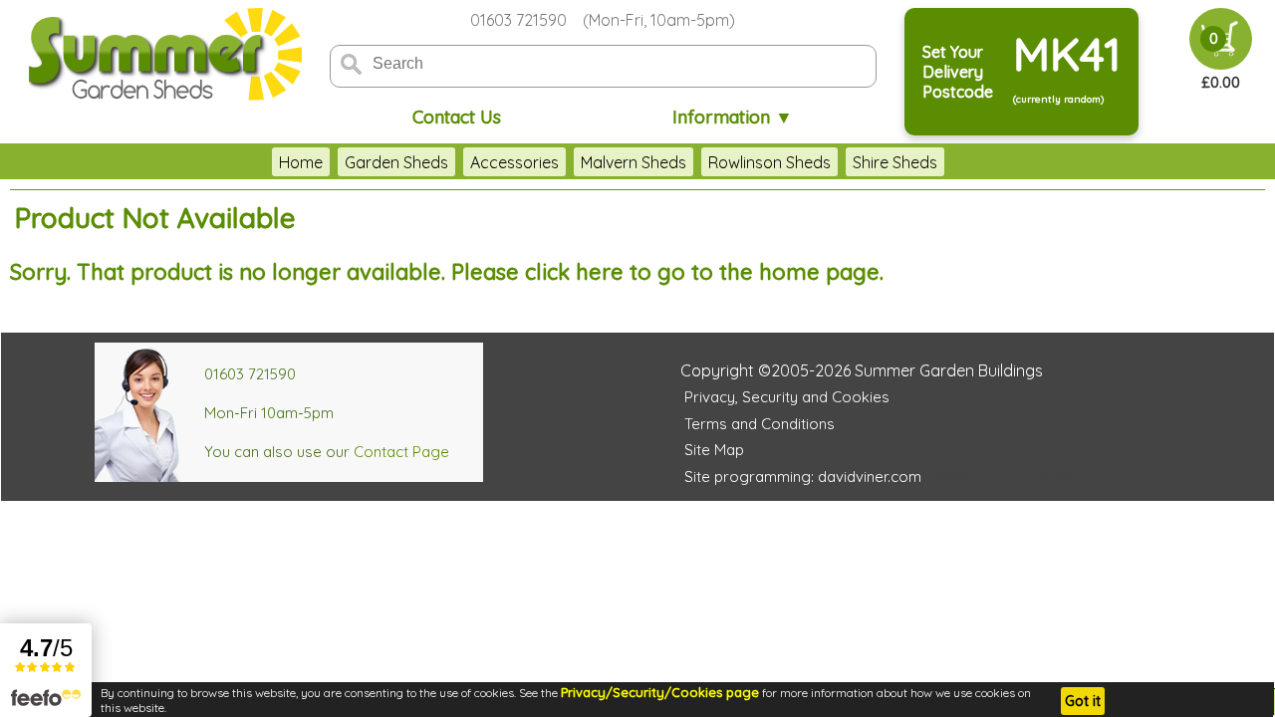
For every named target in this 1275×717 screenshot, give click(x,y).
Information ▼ (732, 117)
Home (301, 162)
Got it (1083, 701)
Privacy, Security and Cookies (787, 396)
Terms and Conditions (759, 423)
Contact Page (401, 451)
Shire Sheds (895, 162)
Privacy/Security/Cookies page (660, 692)
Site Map (714, 449)
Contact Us (456, 117)
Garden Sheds (396, 162)
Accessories (514, 162)
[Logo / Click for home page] (162, 56)
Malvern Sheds (633, 162)
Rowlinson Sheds (769, 162)
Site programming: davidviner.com (802, 476)
